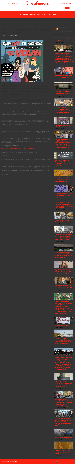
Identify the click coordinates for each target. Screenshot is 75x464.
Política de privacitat (35, 461)
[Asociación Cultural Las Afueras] (37, 3)
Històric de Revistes (26, 461)
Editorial (12, 6)
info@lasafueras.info (69, 4)
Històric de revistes (12, 7)
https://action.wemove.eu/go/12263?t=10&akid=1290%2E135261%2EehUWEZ (17, 148)
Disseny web (52, 461)
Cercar (67, 7)
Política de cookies (45, 461)
